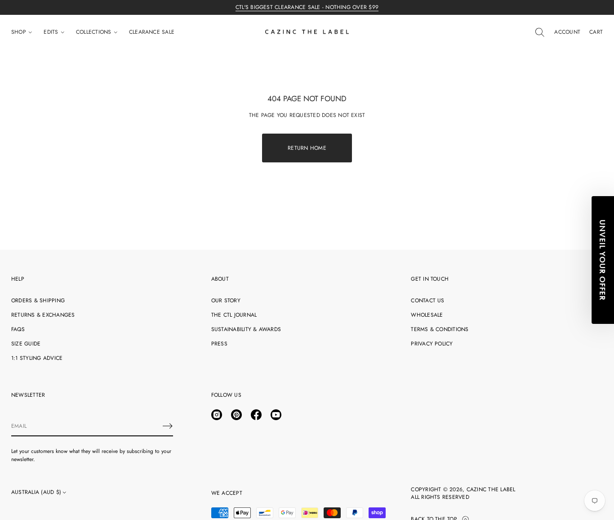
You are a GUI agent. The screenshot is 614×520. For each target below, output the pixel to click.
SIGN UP (394, 341)
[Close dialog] (474, 162)
